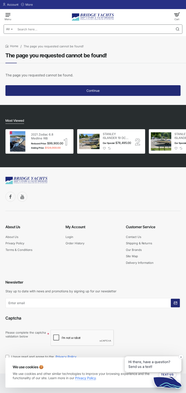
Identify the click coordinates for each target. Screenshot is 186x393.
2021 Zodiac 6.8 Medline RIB (42, 136)
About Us (12, 227)
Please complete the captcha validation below (25, 334)
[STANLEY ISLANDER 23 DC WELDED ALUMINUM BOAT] (161, 141)
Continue (93, 90)
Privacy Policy (85, 378)
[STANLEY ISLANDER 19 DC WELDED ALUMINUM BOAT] (89, 141)
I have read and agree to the (43, 357)
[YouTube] (22, 197)
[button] (104, 148)
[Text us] (167, 380)
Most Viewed (14, 120)
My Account (75, 227)
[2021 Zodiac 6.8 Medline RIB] (17, 141)
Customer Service (140, 227)
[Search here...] (177, 29)
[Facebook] (10, 197)
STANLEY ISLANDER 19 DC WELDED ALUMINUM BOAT (115, 136)
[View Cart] (176, 16)
